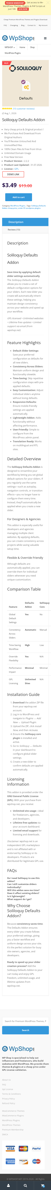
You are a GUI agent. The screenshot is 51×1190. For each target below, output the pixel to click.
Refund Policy (8, 1103)
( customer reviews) (23, 108)
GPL (16, 168)
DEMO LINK (13, 174)
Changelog (14, 25)
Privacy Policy (8, 1098)
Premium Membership (13, 1129)
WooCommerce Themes (13, 1111)
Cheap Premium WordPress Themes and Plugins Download (25, 19)
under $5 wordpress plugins (29, 208)
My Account (43, 25)
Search (25, 1030)
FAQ (5, 25)
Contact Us (32, 25)
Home (22, 47)
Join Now (23, 9)
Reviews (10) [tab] (14, 229)
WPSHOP (9, 47)
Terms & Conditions (11, 1094)
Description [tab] (15, 222)
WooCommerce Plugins (13, 1115)
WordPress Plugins (17, 206)
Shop (32, 47)
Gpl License (7, 1089)
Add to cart (19, 197)
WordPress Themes (11, 1125)
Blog (22, 25)
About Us (6, 1079)
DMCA (5, 1134)
